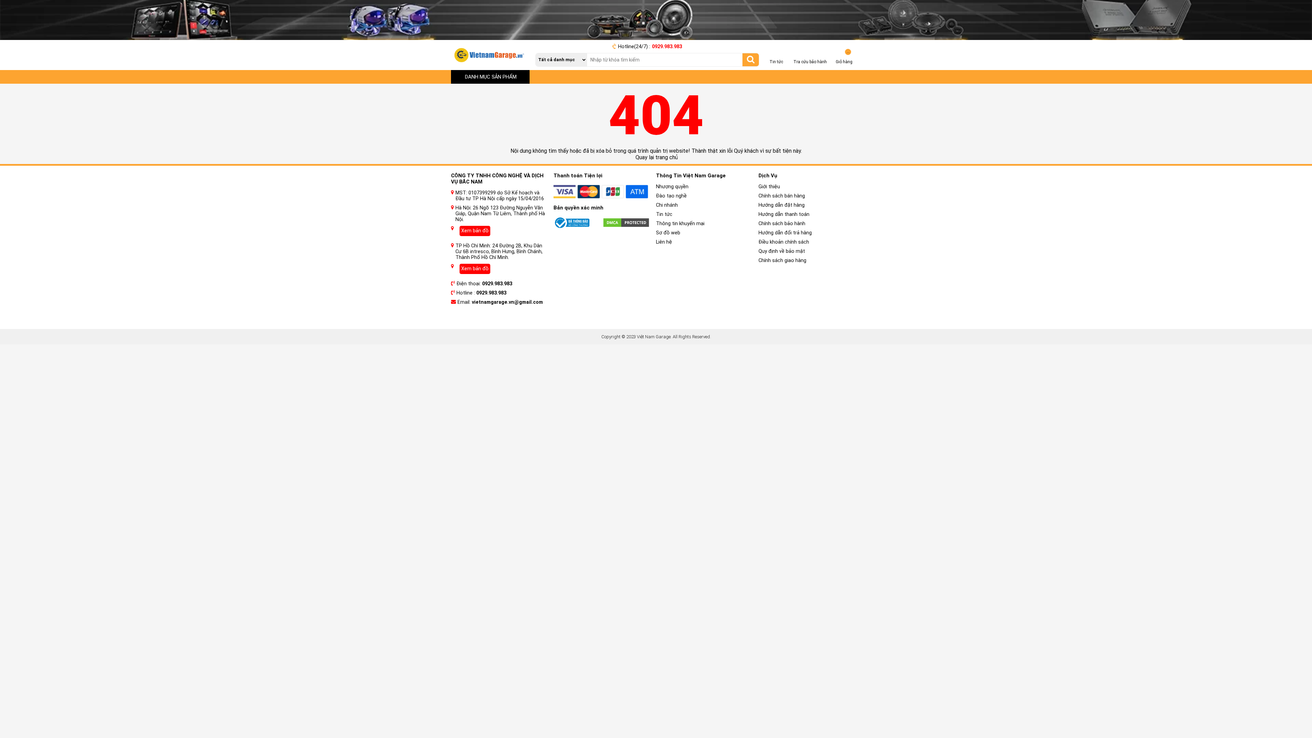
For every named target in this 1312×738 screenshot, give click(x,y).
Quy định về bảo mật (781, 251)
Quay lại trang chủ (656, 157)
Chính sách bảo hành (781, 224)
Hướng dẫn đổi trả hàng (785, 233)
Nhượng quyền (672, 187)
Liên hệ (664, 242)
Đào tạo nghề (671, 196)
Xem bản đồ (475, 231)
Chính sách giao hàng (782, 260)
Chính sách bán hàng (781, 196)
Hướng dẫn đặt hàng (781, 205)
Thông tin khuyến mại (680, 224)
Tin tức (664, 214)
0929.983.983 (667, 47)
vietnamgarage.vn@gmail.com (507, 302)
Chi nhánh (667, 205)
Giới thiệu (769, 187)
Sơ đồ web (668, 233)
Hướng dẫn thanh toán (783, 214)
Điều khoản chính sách (783, 242)
